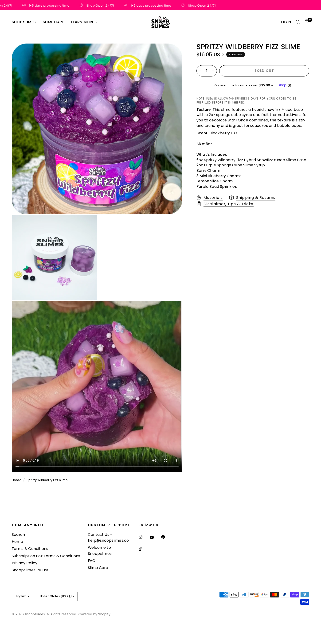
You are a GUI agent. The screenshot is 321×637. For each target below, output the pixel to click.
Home (16, 480)
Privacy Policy (25, 563)
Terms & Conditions (30, 548)
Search (18, 534)
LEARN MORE (82, 22)
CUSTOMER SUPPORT (109, 525)
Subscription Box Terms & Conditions (46, 556)
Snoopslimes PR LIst (30, 570)
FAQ (92, 560)
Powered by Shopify (94, 614)
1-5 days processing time (40, 5)
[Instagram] (144, 537)
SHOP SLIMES (24, 22)
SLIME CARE (53, 22)
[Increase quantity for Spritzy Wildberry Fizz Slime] (213, 70)
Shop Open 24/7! (91, 5)
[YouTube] (155, 537)
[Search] (297, 22)
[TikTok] (144, 549)
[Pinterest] (166, 537)
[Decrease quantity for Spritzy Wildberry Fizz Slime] (200, 70)
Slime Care (98, 567)
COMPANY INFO (27, 525)
